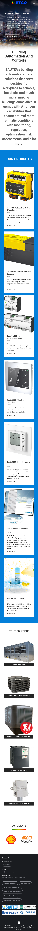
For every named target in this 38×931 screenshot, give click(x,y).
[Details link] (21, 186)
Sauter (9, 212)
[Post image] (19, 186)
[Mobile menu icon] (34, 3)
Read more (10, 225)
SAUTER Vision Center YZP (17, 598)
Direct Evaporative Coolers (12, 887)
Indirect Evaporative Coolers (12, 891)
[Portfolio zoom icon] (16, 186)
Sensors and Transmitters (12, 900)
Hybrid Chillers (25, 883)
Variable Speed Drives (10, 896)
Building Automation (10, 883)
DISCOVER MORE (12, 36)
